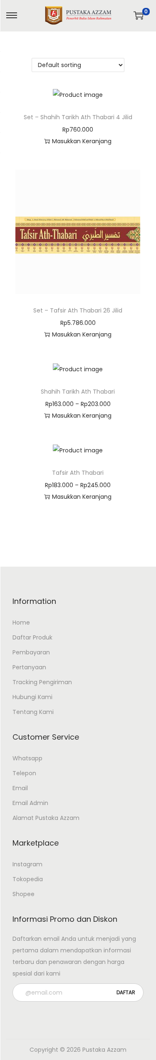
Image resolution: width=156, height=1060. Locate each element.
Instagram (27, 864)
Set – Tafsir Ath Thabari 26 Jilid (77, 310)
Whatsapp (27, 758)
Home (21, 622)
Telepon (24, 773)
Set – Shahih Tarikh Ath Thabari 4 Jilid (78, 117)
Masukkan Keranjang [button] (81, 141)
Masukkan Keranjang (81, 415)
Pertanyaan (29, 667)
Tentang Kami (33, 712)
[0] (139, 15)
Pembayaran (31, 652)
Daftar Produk (32, 637)
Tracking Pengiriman (42, 682)
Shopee (23, 894)
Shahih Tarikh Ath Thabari (78, 391)
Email (20, 788)
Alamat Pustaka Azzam (45, 818)
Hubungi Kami (32, 697)
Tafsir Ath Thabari (78, 473)
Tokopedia (27, 879)
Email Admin (30, 803)
